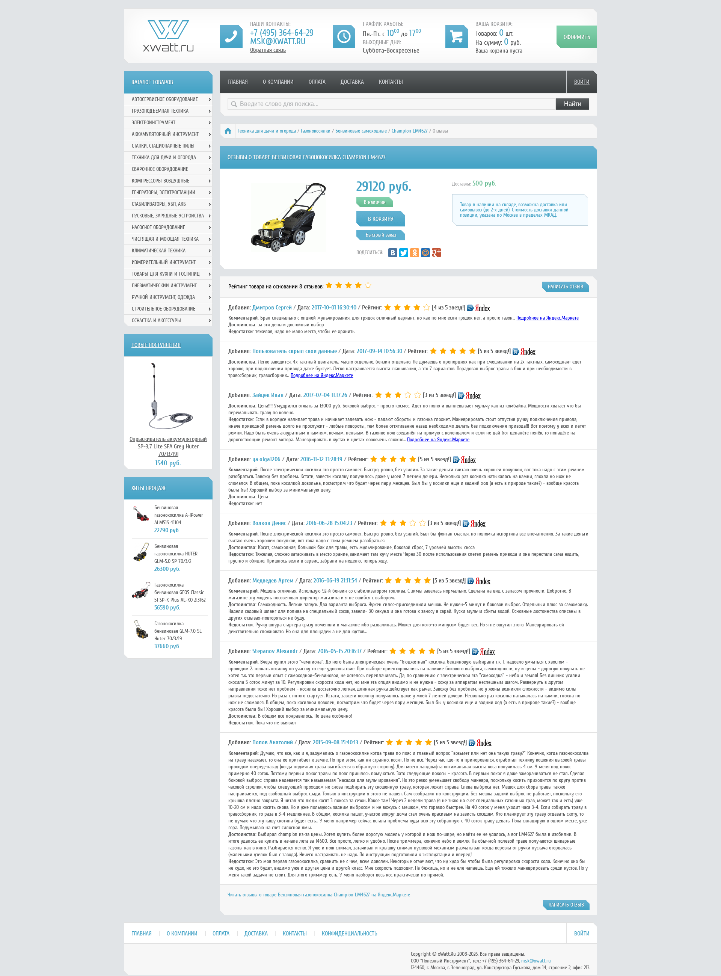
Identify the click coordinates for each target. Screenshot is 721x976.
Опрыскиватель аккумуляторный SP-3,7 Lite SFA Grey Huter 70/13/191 (168, 446)
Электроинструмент (153, 122)
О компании (278, 82)
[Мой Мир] (425, 252)
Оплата (317, 82)
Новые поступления (156, 345)
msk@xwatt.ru (277, 41)
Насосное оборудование (158, 227)
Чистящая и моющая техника (165, 239)
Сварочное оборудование (160, 169)
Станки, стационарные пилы (163, 146)
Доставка (352, 82)
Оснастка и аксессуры (156, 320)
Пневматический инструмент (164, 285)
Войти (582, 82)
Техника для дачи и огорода (267, 131)
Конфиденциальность (349, 933)
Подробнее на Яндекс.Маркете (547, 318)
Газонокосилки (315, 131)
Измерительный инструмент (164, 262)
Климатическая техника (159, 250)
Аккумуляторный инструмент (165, 134)
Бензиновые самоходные (361, 131)
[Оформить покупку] (577, 37)
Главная (238, 82)
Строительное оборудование (163, 309)
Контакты (391, 82)
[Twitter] (403, 252)
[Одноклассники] (414, 252)
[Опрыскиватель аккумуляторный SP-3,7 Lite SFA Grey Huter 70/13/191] (168, 395)
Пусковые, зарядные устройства (168, 216)
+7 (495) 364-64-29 (282, 32)
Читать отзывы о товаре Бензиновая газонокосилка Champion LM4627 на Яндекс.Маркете (319, 895)
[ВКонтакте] (392, 252)
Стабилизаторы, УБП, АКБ (159, 204)
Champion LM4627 (410, 131)
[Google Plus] (436, 252)
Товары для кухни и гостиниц (166, 274)
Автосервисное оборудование (165, 99)
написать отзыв (565, 287)
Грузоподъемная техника (160, 111)
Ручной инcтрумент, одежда (163, 297)
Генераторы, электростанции (163, 192)
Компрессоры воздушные (160, 181)
